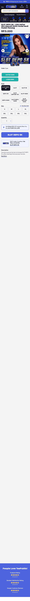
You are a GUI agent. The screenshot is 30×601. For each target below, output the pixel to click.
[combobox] (13, 11)
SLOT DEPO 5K (15, 134)
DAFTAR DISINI (10, 74)
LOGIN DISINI (10, 79)
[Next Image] (27, 50)
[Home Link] (11, 6)
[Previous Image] (3, 50)
